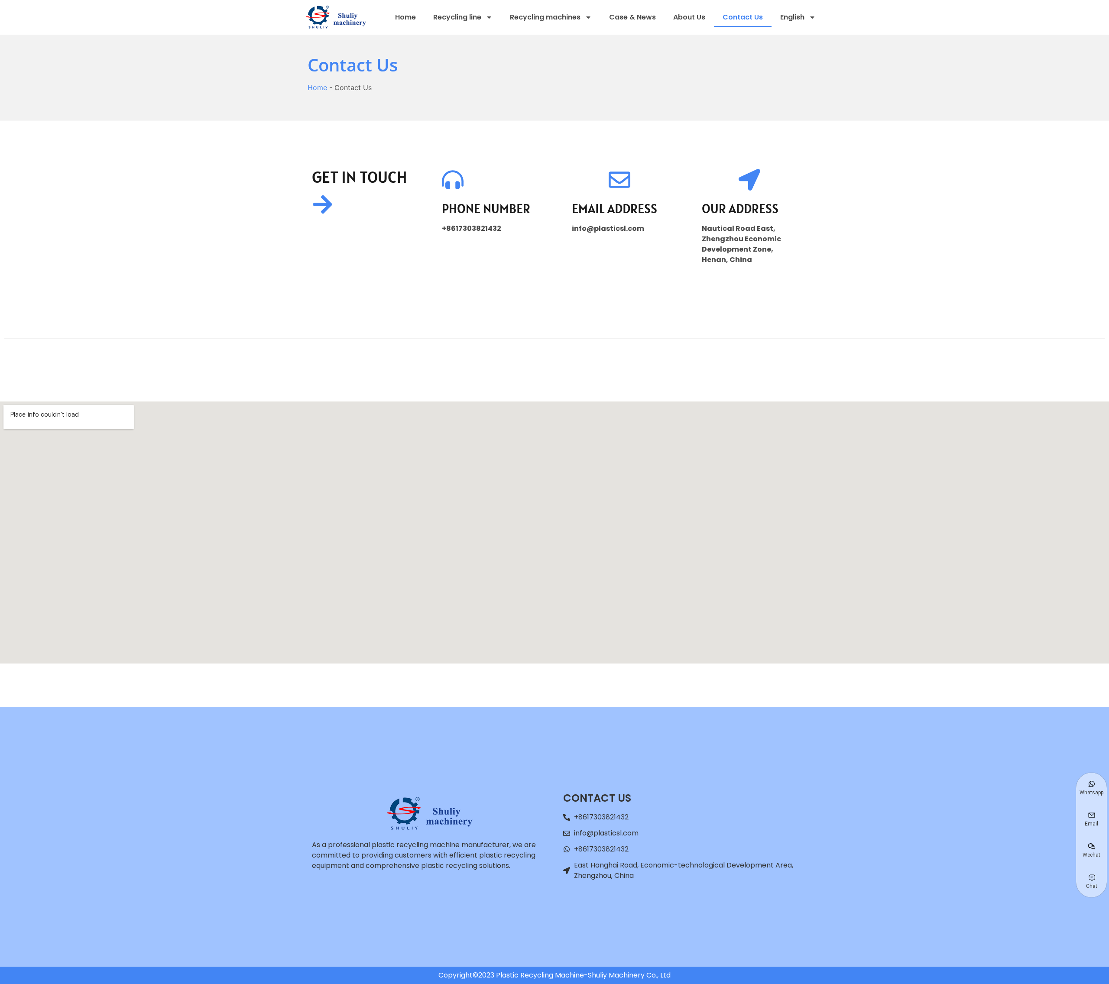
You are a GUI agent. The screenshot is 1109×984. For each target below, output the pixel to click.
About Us (689, 17)
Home (405, 17)
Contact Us (743, 17)
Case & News (632, 17)
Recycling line (457, 17)
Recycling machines (545, 17)
